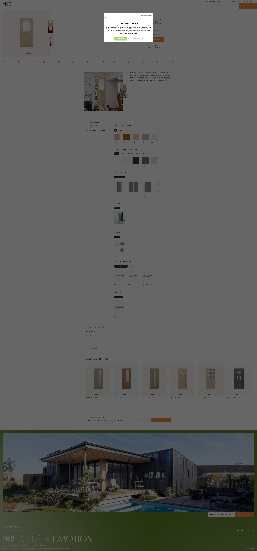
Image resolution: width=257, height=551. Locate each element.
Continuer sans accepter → (146, 15)
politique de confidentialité (131, 33)
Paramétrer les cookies (135, 38)
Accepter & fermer (121, 38)
